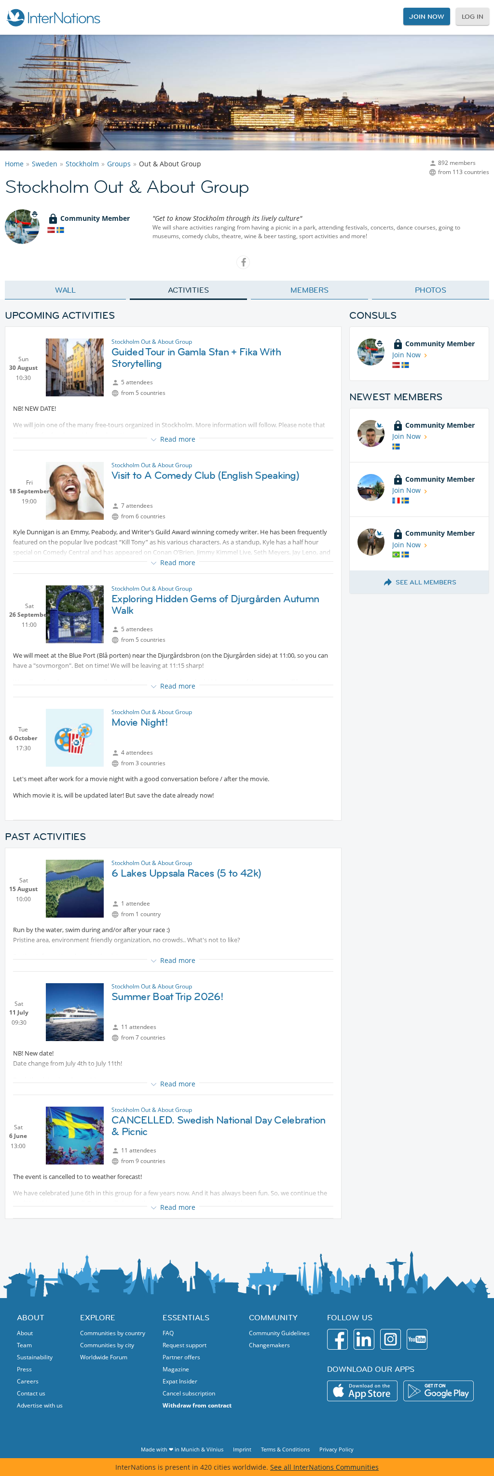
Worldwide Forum (103, 1357)
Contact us (31, 1393)
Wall (65, 290)
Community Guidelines (279, 1333)
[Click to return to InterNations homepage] (53, 17)
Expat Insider (180, 1381)
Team (24, 1345)
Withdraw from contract (197, 1405)
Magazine (176, 1369)
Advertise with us (40, 1405)
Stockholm (82, 163)
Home (14, 163)
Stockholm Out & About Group (151, 342)
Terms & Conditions (285, 1449)
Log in (472, 16)
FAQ (168, 1333)
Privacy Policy (336, 1449)
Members (309, 290)
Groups (119, 163)
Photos (430, 290)
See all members (426, 582)
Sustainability (35, 1357)
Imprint (242, 1449)
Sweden (44, 163)
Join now (426, 16)
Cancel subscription (189, 1393)
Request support (184, 1345)
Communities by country (112, 1333)
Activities (188, 290)
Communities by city (107, 1345)
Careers (28, 1381)
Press (24, 1369)
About (25, 1333)
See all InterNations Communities (324, 1467)
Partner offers (181, 1357)
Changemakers (269, 1345)
